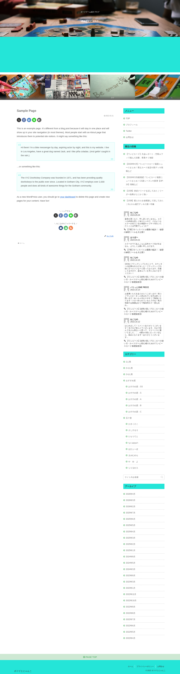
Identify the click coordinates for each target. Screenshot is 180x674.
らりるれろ (133, 468)
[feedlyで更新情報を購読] (66, 228)
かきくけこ (133, 424)
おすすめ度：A (134, 399)
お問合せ (130, 137)
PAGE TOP (91, 657)
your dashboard (67, 197)
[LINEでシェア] (34, 120)
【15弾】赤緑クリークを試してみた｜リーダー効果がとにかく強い (144, 192)
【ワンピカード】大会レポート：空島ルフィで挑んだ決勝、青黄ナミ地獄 (144, 156)
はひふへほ (133, 449)
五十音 (129, 418)
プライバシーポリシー (145, 666)
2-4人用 (129, 368)
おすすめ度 (131, 380)
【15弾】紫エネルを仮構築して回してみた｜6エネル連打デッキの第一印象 (144, 202)
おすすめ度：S (134, 393)
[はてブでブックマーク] (29, 120)
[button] (39, 120)
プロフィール (132, 125)
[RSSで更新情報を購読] (71, 228)
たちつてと (133, 436)
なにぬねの (133, 443)
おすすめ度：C (135, 412)
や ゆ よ (133, 461)
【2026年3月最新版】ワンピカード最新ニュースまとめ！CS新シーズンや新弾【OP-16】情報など (144, 180)
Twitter (129, 131)
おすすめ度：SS (135, 386)
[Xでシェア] (19, 120)
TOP (128, 118)
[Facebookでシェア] (24, 120)
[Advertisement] (90, 55)
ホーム (130, 666)
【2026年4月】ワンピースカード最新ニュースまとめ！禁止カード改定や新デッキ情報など (144, 167)
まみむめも (133, 455)
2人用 (128, 362)
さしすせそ (133, 430)
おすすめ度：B (134, 405)
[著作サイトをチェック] (61, 228)
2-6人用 (129, 374)
